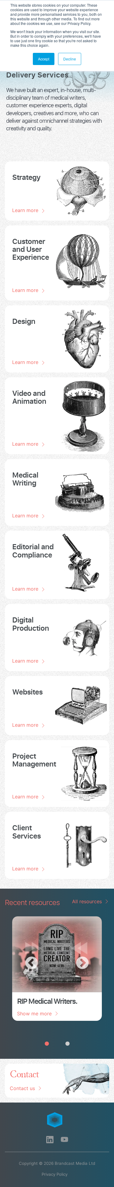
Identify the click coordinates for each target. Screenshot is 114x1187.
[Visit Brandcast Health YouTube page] (64, 1139)
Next (82, 963)
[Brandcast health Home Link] (57, 1119)
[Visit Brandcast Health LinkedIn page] (50, 1139)
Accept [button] (43, 58)
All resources (87, 901)
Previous (31, 963)
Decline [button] (69, 58)
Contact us (22, 1088)
